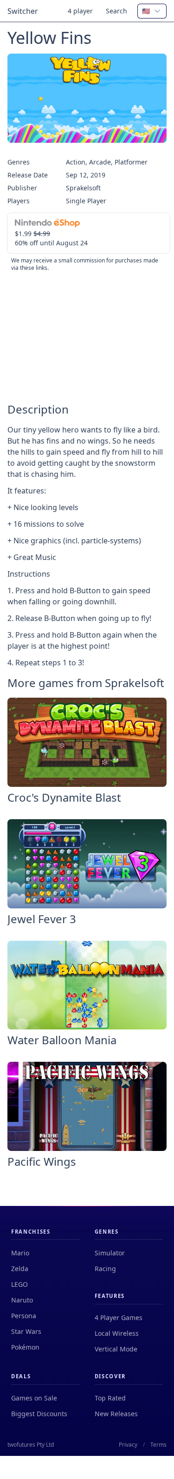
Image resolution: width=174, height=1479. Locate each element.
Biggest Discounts (39, 1413)
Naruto (22, 1300)
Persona (23, 1315)
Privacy (128, 1445)
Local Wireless (117, 1333)
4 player (80, 10)
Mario (20, 1252)
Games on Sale (34, 1398)
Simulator (110, 1252)
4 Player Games (118, 1317)
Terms (158, 1445)
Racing (105, 1268)
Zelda (19, 1268)
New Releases (116, 1413)
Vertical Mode (116, 1349)
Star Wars (26, 1331)
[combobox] (152, 11)
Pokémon (25, 1347)
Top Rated (110, 1398)
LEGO (19, 1284)
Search (116, 10)
